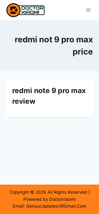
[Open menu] (88, 10)
